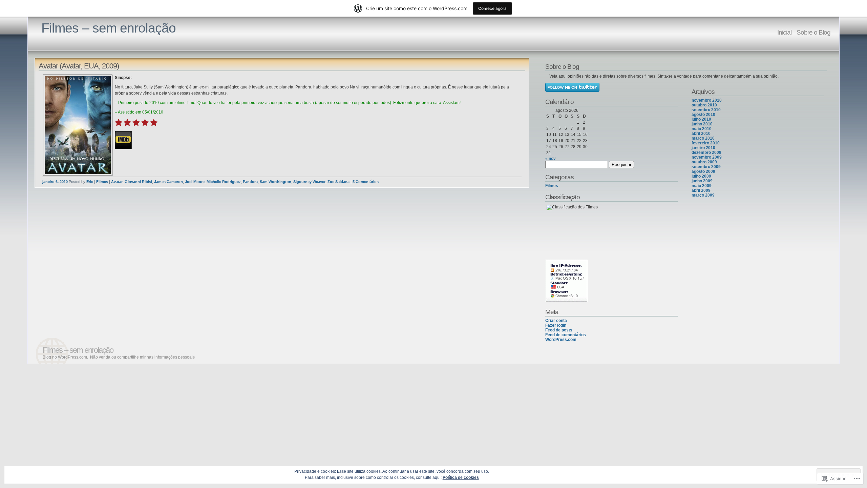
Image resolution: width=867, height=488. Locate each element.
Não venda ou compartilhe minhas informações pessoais (142, 357)
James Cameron (168, 182)
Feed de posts (558, 330)
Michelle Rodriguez (224, 182)
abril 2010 (701, 133)
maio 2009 (702, 185)
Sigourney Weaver (309, 182)
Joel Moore (195, 182)
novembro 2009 (707, 157)
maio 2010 (702, 128)
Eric (89, 182)
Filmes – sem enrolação (108, 28)
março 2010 (703, 138)
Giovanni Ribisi (138, 182)
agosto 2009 (703, 171)
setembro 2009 (706, 166)
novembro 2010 (707, 100)
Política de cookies (461, 477)
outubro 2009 (704, 162)
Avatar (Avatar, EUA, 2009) (79, 66)
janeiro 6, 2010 (55, 182)
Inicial (784, 32)
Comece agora (492, 8)
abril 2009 (701, 190)
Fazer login (555, 325)
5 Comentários (366, 182)
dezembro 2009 (706, 152)
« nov (550, 158)
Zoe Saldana (338, 182)
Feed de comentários (565, 334)
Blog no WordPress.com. (65, 357)
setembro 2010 (706, 109)
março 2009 (703, 195)
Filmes (102, 182)
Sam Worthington (275, 182)
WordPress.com (560, 339)
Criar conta (556, 320)
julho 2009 (701, 176)
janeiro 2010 (703, 147)
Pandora (250, 182)
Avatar (117, 182)
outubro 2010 (704, 105)
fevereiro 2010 (706, 143)
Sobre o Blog (813, 32)
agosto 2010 (703, 114)
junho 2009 (702, 181)
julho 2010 (701, 119)
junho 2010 (702, 124)
